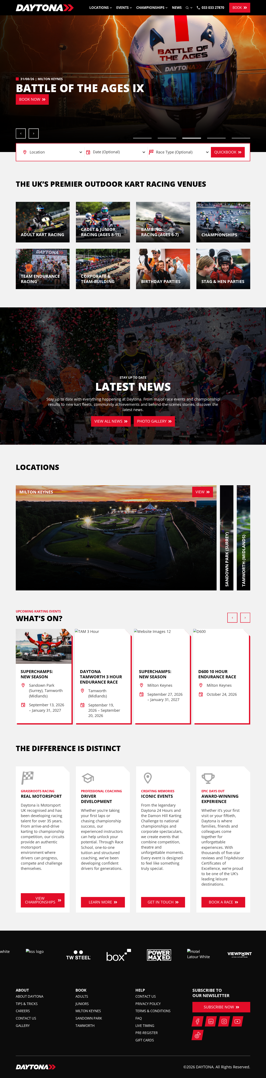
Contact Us (26, 1018)
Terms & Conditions (153, 1011)
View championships (40, 900)
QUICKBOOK (225, 152)
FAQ (138, 1018)
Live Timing (144, 1025)
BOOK (237, 7)
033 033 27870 (213, 7)
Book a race (221, 902)
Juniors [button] (82, 1003)
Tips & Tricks (27, 1003)
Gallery (23, 1025)
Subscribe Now (219, 1006)
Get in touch (160, 902)
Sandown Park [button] (88, 1018)
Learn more (100, 902)
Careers (23, 1011)
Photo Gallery (152, 421)
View (200, 491)
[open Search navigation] (189, 7)
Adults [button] (81, 996)
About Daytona (29, 996)
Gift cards (144, 1040)
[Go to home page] (45, 7)
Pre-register (146, 1032)
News (177, 7)
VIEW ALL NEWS (108, 421)
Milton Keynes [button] (88, 1011)
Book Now (29, 99)
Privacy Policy (148, 1003)
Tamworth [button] (85, 1025)
